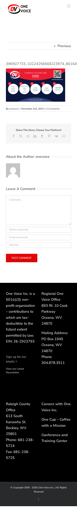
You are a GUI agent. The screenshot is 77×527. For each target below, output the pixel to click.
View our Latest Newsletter (15, 370)
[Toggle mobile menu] (69, 6)
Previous (64, 46)
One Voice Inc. (46, 487)
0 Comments (53, 108)
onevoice (14, 108)
